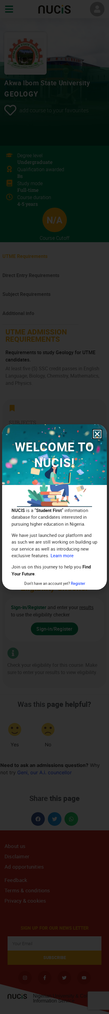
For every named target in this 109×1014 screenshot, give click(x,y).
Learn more (62, 555)
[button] (97, 434)
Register (78, 583)
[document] (54, 507)
